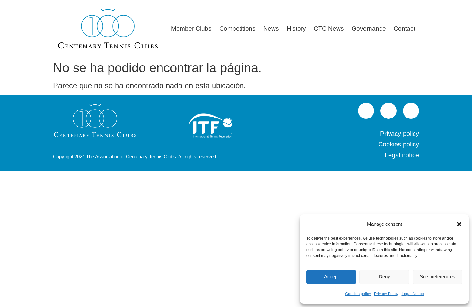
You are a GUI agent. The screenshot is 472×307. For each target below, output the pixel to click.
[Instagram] (366, 111)
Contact (404, 28)
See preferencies (437, 276)
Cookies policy (358, 294)
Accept (331, 276)
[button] (459, 224)
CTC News (329, 28)
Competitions (237, 28)
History (296, 28)
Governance (369, 28)
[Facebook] (388, 111)
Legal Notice (413, 294)
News (271, 28)
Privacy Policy (386, 294)
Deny (384, 276)
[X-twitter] (411, 111)
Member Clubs (191, 28)
